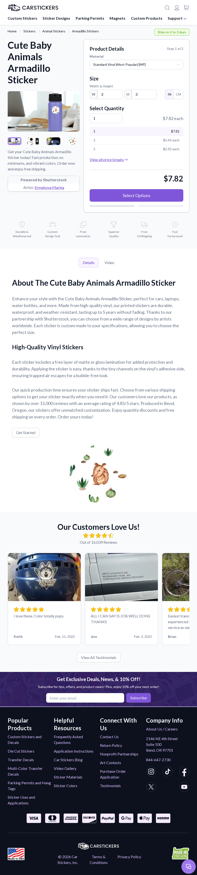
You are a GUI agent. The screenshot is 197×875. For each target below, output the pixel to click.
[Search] (167, 8)
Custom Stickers (22, 18)
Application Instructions (73, 751)
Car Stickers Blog (68, 759)
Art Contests (110, 762)
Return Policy (111, 745)
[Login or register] (177, 8)
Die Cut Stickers (21, 751)
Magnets (117, 18)
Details (88, 262)
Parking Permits (90, 18)
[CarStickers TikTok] (168, 772)
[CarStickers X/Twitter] (151, 787)
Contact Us (109, 736)
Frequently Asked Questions (68, 739)
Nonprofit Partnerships (119, 754)
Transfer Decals (21, 759)
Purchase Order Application (113, 774)
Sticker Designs (56, 18)
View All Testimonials (98, 657)
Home (12, 31)
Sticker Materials (68, 777)
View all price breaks (107, 159)
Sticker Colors (65, 785)
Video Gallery (65, 768)
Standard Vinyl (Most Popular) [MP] (119, 64)
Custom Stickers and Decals (25, 739)
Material (97, 56)
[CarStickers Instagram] (151, 772)
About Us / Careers (162, 729)
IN (169, 94)
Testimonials (110, 785)
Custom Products (146, 18)
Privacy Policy (129, 856)
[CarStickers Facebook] (184, 772)
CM (178, 94)
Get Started (25, 432)
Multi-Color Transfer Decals (25, 771)
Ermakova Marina (49, 187)
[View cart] (186, 8)
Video (109, 262)
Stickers (29, 31)
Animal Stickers (53, 31)
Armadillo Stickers (85, 31)
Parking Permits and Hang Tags (29, 785)
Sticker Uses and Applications (21, 800)
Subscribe (138, 697)
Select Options (136, 195)
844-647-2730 (158, 759)
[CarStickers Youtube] (184, 787)
